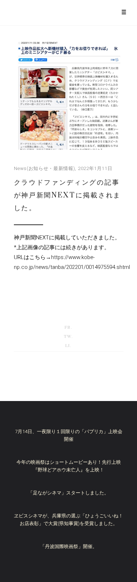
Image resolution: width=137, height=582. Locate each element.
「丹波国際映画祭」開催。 (68, 546)
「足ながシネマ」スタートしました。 (68, 492)
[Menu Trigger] (123, 11)
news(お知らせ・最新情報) (44, 168)
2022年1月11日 (95, 168)
